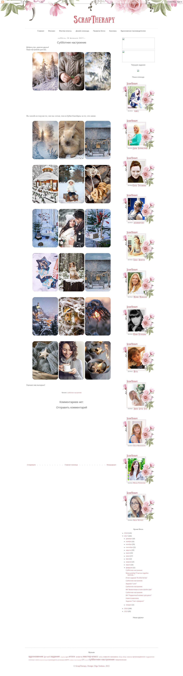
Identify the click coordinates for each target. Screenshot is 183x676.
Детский (47, 657)
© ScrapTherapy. (80, 666)
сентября (129, 547)
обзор (120, 657)
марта (128, 565)
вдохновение (36, 656)
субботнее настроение (74, 392)
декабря (129, 539)
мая (127, 559)
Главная (40, 31)
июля (128, 553)
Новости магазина (132, 598)
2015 (126, 611)
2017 (126, 536)
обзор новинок (127, 657)
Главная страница (71, 465)
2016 (126, 608)
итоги (72, 656)
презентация (44, 660)
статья (87, 660)
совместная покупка (75, 660)
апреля (129, 562)
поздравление (150, 657)
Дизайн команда (82, 31)
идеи (66, 657)
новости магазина (110, 657)
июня (128, 556)
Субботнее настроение (134, 570)
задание (55, 656)
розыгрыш (61, 660)
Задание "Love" (131, 584)
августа (129, 550)
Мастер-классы (65, 31)
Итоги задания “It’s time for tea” (136, 578)
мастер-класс (90, 656)
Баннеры (113, 31)
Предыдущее (111, 465)
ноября (129, 541)
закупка (63, 657)
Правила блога (99, 31)
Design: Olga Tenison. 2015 (98, 666)
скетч (67, 660)
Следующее (31, 465)
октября (129, 544)
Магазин (51, 31)
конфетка (79, 657)
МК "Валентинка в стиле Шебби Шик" (139, 589)
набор (101, 657)
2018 (126, 533)
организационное (138, 657)
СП (83, 660)
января (128, 605)
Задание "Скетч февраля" (135, 601)
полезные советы (34, 660)
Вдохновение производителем (133, 31)
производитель (53, 660)
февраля (129, 568)
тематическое (120, 660)
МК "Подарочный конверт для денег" (139, 595)
